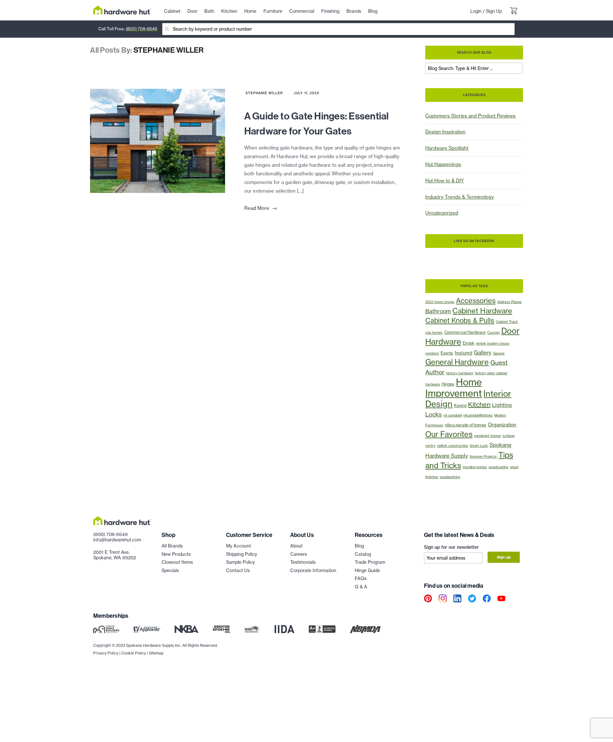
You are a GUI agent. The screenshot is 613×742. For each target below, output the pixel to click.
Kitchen (479, 405)
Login (475, 11)
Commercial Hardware (465, 332)
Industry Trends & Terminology (459, 197)
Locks (433, 414)
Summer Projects (483, 456)
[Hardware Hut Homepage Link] (122, 10)
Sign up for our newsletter (451, 547)
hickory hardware (459, 373)
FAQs (361, 578)
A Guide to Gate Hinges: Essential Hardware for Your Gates (316, 123)
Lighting (502, 405)
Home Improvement (453, 387)
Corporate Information (313, 570)
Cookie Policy (133, 653)
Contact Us (238, 570)
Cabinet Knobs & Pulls (459, 320)
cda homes (434, 332)
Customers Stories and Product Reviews (470, 116)
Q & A (361, 587)
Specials (170, 570)
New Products (176, 554)
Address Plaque (509, 302)
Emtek (468, 343)
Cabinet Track (507, 321)
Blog (359, 546)
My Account (238, 546)
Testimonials (302, 562)
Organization (502, 425)
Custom (493, 332)
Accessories (476, 300)
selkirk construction (452, 445)
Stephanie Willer (264, 93)
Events (447, 353)
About (296, 546)
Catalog (363, 554)
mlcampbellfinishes (478, 415)
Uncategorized (441, 213)
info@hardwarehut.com (117, 540)
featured (463, 353)
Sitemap (156, 653)
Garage (498, 353)
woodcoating (498, 467)
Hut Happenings (443, 164)
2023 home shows (439, 302)
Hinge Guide (367, 570)
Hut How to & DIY (444, 181)
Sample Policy (240, 562)
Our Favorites (449, 434)
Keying (460, 405)
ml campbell (452, 415)
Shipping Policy (241, 554)
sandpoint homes (487, 435)
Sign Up (494, 11)
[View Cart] (513, 11)
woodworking (450, 477)
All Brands (172, 546)
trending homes (475, 467)
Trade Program (370, 562)
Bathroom (438, 311)
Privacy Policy (105, 653)
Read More (260, 208)
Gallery (482, 352)
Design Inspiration (445, 132)
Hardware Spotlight (446, 148)
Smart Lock (479, 445)
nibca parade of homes (465, 425)
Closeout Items (177, 562)
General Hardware (457, 362)
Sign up (504, 557)
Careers (298, 554)
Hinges (448, 384)
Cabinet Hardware (482, 310)
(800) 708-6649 (141, 28)
